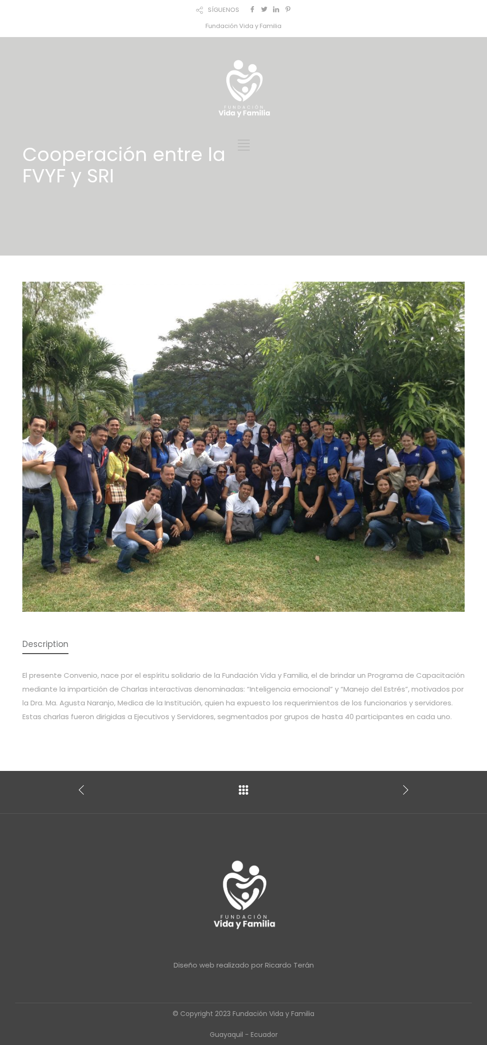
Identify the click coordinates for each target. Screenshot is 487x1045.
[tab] (45, 645)
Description (45, 644)
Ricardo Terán (289, 965)
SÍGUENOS (223, 9)
